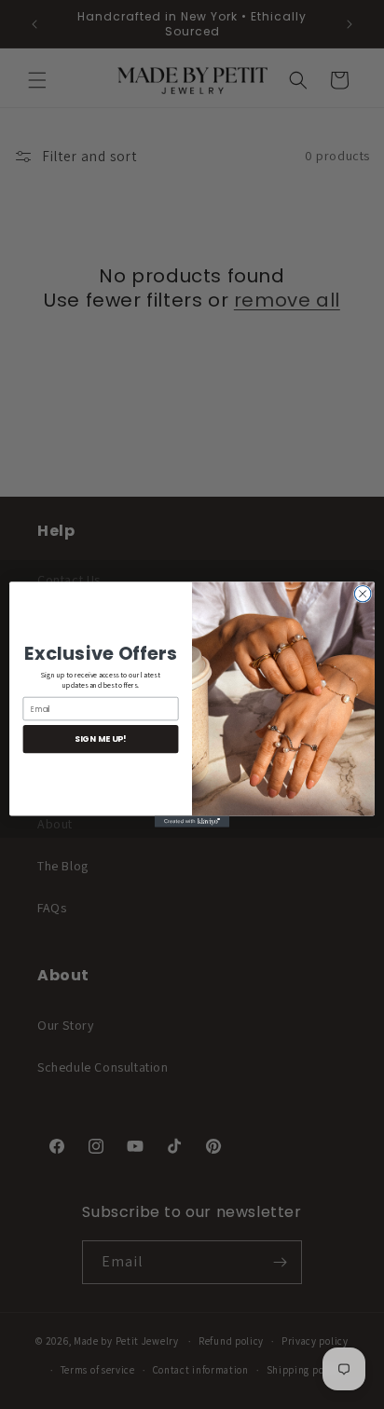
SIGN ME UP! (100, 739)
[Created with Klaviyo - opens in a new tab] (192, 822)
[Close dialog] (362, 593)
